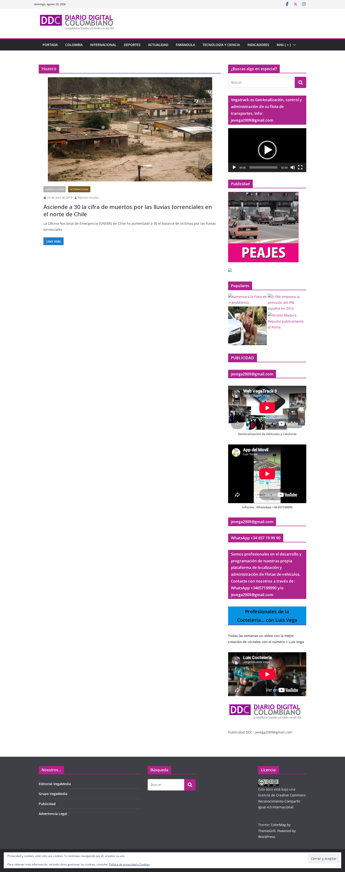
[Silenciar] (292, 167)
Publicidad (47, 804)
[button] (293, 45)
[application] (267, 150)
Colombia (74, 44)
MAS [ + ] (284, 44)
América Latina (54, 189)
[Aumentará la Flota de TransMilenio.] (247, 299)
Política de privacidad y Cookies (129, 864)
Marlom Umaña (88, 198)
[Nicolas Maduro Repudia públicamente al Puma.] (287, 321)
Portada (50, 44)
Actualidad (158, 44)
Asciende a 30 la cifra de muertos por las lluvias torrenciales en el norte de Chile (127, 210)
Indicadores (258, 44)
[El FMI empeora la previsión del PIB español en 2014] (287, 303)
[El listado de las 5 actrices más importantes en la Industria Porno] (247, 325)
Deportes (132, 44)
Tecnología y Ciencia (221, 44)
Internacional (103, 44)
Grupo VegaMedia (53, 793)
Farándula (185, 44)
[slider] (263, 167)
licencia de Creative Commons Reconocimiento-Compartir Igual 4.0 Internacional (282, 801)
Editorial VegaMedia (55, 784)
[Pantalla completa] (300, 167)
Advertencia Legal (53, 813)
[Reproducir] (234, 167)
